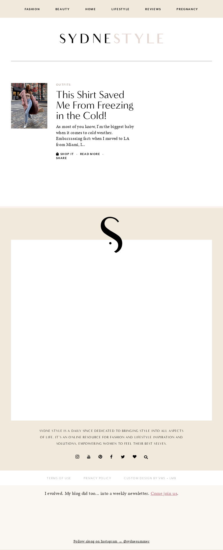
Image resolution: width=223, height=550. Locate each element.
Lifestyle (121, 9)
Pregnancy (187, 9)
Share (61, 158)
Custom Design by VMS (145, 478)
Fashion (32, 9)
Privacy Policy (97, 478)
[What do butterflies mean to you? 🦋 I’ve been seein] (63, 275)
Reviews (153, 9)
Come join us (164, 493)
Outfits (63, 84)
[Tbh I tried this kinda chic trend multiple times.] (63, 385)
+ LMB (171, 478)
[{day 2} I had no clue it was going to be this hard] (159, 385)
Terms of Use (59, 478)
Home (90, 9)
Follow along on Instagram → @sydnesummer (111, 541)
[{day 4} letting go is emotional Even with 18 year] (159, 275)
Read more (90, 154)
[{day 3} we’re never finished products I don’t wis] (159, 330)
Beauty (62, 9)
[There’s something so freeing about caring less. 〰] (63, 330)
